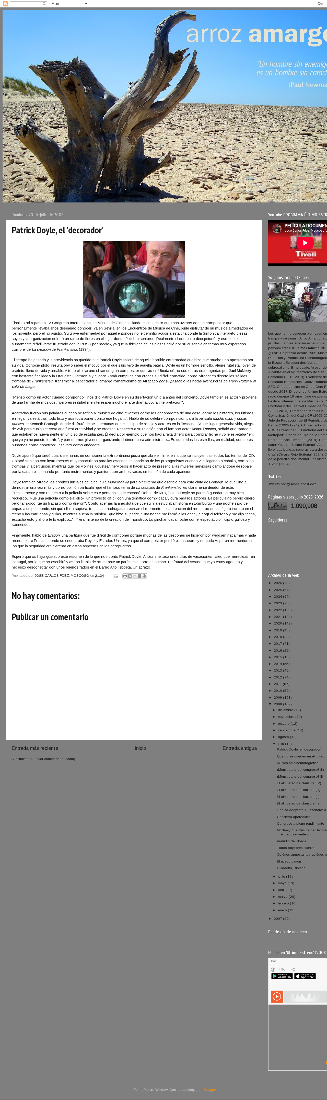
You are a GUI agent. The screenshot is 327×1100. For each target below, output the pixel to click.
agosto (284, 737)
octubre (284, 723)
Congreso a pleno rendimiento (300, 823)
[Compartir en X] (134, 576)
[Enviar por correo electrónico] (124, 576)
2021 (278, 617)
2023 (278, 603)
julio (281, 744)
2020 (278, 623)
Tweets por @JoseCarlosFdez (292, 484)
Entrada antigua (240, 748)
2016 (278, 650)
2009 (278, 697)
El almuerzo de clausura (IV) (299, 783)
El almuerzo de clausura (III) (298, 790)
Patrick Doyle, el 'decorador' (299, 749)
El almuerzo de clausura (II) (298, 797)
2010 (278, 691)
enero (283, 910)
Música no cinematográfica (298, 763)
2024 (278, 596)
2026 (278, 583)
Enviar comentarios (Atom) (54, 759)
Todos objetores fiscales (296, 848)
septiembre (287, 730)
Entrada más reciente (34, 748)
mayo (283, 883)
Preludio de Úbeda (291, 841)
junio (282, 876)
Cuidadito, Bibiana (291, 868)
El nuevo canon (289, 861)
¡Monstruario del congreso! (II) (300, 770)
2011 (278, 684)
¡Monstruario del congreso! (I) (300, 776)
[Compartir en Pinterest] (144, 576)
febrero (284, 903)
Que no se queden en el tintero (301, 756)
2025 (278, 590)
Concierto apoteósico (294, 817)
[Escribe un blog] (129, 576)
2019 (278, 630)
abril (282, 890)
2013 (278, 670)
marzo (283, 897)
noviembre (286, 717)
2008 (278, 704)
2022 (278, 610)
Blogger (210, 1090)
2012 (278, 677)
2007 (278, 919)
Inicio (140, 748)
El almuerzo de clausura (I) (298, 803)
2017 (278, 643)
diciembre (286, 710)
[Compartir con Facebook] (139, 576)
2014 (278, 664)
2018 (278, 637)
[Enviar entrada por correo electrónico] (115, 575)
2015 (278, 657)
